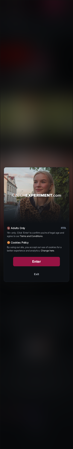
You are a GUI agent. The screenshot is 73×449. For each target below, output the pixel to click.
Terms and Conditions (31, 236)
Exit (36, 274)
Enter (36, 261)
